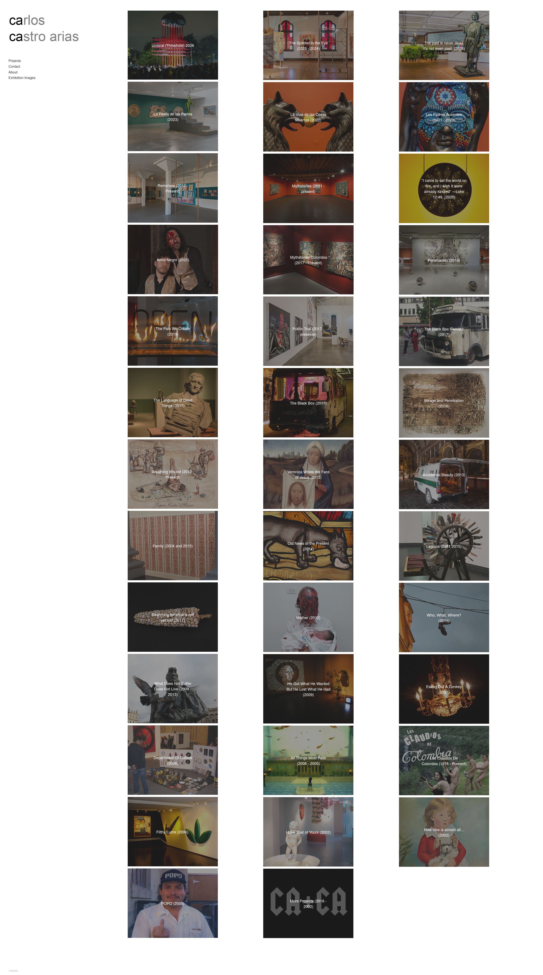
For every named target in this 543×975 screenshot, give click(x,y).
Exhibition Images (21, 77)
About (12, 72)
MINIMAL (14, 970)
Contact (14, 66)
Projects (14, 60)
